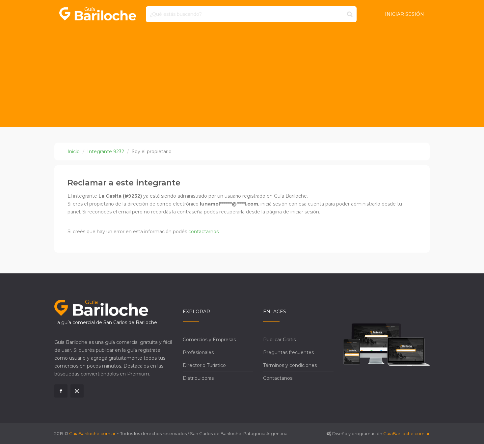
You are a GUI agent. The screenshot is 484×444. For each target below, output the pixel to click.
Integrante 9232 (105, 151)
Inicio (73, 151)
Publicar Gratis (279, 340)
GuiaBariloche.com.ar (92, 433)
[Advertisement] (242, 77)
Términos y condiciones (290, 365)
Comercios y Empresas (209, 340)
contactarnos (203, 232)
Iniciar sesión (404, 14)
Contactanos (277, 378)
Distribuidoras (198, 378)
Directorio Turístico (204, 365)
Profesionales (198, 352)
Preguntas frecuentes (288, 352)
